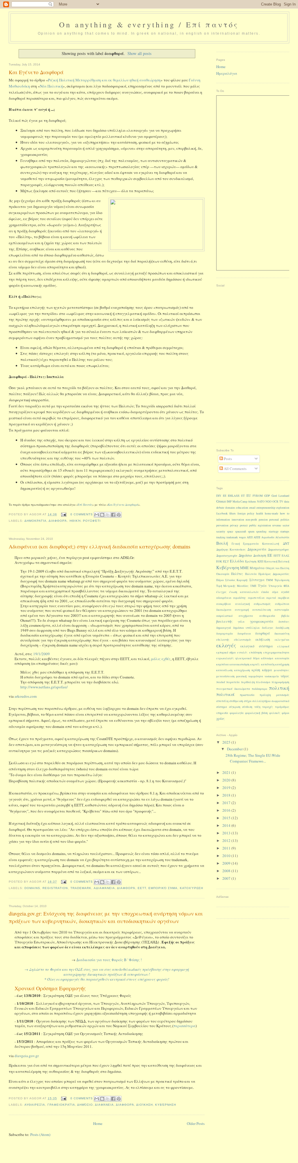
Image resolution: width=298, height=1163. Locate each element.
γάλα (241, 622)
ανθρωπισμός (262, 604)
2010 (226, 855)
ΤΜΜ (269, 580)
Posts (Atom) (40, 1134)
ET (243, 496)
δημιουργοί (223, 628)
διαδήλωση (282, 628)
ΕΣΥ (226, 561)
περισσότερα (184, 1025)
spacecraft (240, 531)
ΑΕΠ (250, 537)
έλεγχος (221, 592)
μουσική (241, 676)
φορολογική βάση (256, 713)
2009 (226, 863)
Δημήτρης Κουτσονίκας (231, 549)
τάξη (257, 707)
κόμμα (267, 669)
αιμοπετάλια (256, 598)
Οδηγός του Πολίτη (277, 568)
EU (248, 495)
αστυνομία (281, 610)
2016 (226, 810)
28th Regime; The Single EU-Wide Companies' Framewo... (253, 758)
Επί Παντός (85, 505)
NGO (268, 501)
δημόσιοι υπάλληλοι (246, 628)
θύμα (256, 658)
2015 (226, 817)
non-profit (251, 519)
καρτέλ (255, 664)
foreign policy (245, 513)
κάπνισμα (267, 658)
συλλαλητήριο (261, 701)
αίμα (275, 592)
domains (32, 888)
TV (281, 501)
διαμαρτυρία (224, 633)
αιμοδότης (239, 598)
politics (285, 519)
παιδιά (220, 682)
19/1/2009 (41, 653)
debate (220, 507)
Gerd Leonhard (280, 496)
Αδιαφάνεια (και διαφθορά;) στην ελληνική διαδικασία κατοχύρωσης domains (99, 546)
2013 (226, 833)
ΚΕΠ (260, 561)
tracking (221, 537)
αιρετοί (271, 598)
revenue (276, 525)
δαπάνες (284, 622)
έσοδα (265, 592)
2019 (226, 787)
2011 (226, 848)
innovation (238, 519)
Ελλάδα (237, 561)
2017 (226, 802)
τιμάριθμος (282, 707)
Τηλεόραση (281, 580)
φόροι (285, 713)
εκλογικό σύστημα (256, 646)
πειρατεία (233, 682)
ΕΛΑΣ (285, 556)
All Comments (234, 468)
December (235, 748)
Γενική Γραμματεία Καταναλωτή (255, 544)
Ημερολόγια (226, 73)
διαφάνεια (104, 1104)
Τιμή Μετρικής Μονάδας (232, 586)
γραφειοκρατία (61, 1104)
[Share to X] (108, 515)
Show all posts (139, 53)
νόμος (285, 676)
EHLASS (234, 496)
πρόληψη (265, 695)
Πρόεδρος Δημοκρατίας (273, 574)
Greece (221, 501)
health (259, 513)
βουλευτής (224, 621)
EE (224, 496)
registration (55, 888)
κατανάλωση (224, 670)
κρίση (256, 670)
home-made (271, 513)
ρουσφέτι (92, 520)
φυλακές (274, 713)
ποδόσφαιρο (259, 689)
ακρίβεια (283, 598)
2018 (226, 795)
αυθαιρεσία (34, 1104)
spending (261, 531)
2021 (226, 772)
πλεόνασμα (263, 682)
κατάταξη (267, 664)
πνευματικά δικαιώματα (233, 689)
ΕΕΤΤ (142, 888)
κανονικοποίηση (239, 664)
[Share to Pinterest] (119, 515)
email (252, 508)
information (223, 519)
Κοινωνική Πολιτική (276, 561)
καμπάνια (222, 664)
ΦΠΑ (286, 586)
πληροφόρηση (280, 682)
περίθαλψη (248, 682)
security (220, 531)
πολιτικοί (225, 694)
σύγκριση (234, 707)
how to (284, 513)
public (252, 525)
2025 (226, 742)
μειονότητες (281, 670)
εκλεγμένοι (282, 640)
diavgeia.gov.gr (27, 1055)
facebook (222, 513)
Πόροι (220, 580)
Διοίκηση (144, 1104)
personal (274, 519)
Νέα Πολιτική (51, 86)
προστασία (247, 695)
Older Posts (196, 1123)
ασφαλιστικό (224, 616)
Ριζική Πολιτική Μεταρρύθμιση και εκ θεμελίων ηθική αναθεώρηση (104, 80)
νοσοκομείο (272, 676)
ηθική (75, 520)
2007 (226, 878)
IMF (229, 501)
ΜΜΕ (244, 567)
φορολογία (237, 713)
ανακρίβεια (223, 604)
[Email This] (97, 515)
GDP (267, 496)
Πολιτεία (251, 574)
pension (263, 519)
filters (232, 513)
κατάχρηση (282, 664)
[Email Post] (63, 514)
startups (284, 531)
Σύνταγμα (257, 580)
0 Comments (81, 514)
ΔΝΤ (286, 543)
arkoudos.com (26, 696)
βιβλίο (285, 616)
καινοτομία (282, 658)
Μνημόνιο (257, 568)
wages (242, 537)
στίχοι (247, 701)
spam (251, 531)
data (286, 501)
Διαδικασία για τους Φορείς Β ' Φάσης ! (109, 959)
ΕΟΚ (219, 561)
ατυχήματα (246, 616)
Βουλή (222, 543)
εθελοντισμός (242, 640)
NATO (261, 501)
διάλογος (267, 628)
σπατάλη (222, 701)
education (242, 507)
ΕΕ (269, 555)
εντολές (242, 652)
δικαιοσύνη (281, 633)
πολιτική (279, 687)
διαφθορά (58, 520)
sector (286, 525)
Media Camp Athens (244, 501)
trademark (80, 888)
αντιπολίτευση (261, 610)
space (230, 531)
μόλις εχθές (161, 658)
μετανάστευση (225, 676)
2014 (226, 825)
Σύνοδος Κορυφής (236, 580)
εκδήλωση (263, 639)
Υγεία (262, 585)
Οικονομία (222, 574)
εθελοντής (222, 640)
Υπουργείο (275, 586)
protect (244, 525)
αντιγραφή (242, 610)
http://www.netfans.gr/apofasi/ (44, 687)
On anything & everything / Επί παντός (149, 24)
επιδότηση (255, 652)
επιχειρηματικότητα (276, 652)
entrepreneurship (265, 508)
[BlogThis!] (102, 515)
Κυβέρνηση (165, 1104)
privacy (234, 525)
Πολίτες (237, 573)
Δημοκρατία (35, 520)
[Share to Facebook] (113, 515)
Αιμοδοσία (267, 537)
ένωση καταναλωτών (243, 592)
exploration (282, 508)
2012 (226, 840)
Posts (227, 458)
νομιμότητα (255, 676)
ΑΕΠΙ (256, 537)
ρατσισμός (282, 695)
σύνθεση (247, 707)
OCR (275, 501)
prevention (222, 525)
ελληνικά (283, 646)
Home (97, 1123)
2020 (226, 780)
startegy (274, 531)
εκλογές (226, 645)
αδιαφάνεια (104, 888)
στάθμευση (236, 701)
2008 (226, 870)
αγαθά (285, 592)
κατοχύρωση (191, 888)
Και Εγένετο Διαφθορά (36, 72)
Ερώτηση (250, 561)
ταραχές (267, 707)
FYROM (258, 496)
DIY (218, 496)
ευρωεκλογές (225, 658)
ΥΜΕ (253, 586)
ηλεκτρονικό (243, 658)
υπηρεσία (222, 713)
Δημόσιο (85, 1104)
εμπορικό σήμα (163, 888)
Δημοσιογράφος (278, 549)
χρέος (220, 718)
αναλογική (242, 604)
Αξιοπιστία (282, 537)
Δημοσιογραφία (226, 555)
